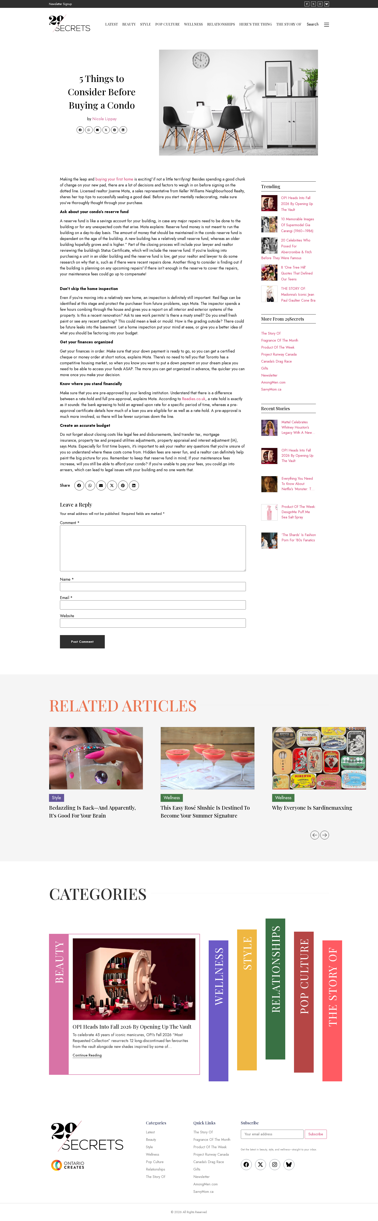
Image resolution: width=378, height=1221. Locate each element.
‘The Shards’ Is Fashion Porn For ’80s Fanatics (299, 537)
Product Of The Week (277, 347)
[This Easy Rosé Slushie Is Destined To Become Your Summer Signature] (208, 758)
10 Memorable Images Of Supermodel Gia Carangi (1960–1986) (297, 225)
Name (67, 579)
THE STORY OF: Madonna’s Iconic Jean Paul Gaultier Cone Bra (298, 294)
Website (67, 616)
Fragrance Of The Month (279, 340)
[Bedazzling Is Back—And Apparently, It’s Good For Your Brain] (96, 758)
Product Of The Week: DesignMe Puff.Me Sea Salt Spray (299, 512)
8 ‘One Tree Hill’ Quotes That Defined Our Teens (297, 273)
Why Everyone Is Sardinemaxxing (313, 807)
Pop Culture (167, 24)
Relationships (221, 24)
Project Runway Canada (279, 354)
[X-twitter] (260, 1164)
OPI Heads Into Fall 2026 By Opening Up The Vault (297, 203)
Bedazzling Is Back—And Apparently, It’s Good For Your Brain (92, 811)
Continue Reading (87, 1055)
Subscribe (315, 1134)
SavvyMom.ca (271, 389)
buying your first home (114, 179)
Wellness (193, 24)
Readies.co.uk (193, 399)
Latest (111, 24)
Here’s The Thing (255, 24)
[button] (80, 130)
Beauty (129, 24)
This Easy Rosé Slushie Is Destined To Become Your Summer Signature (205, 811)
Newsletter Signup (60, 4)
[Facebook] (246, 1164)
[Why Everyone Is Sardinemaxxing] (319, 758)
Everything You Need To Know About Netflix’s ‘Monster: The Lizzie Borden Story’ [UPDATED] (298, 484)
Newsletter (269, 375)
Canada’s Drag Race (276, 361)
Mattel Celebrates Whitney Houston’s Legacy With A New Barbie (297, 427)
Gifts (264, 368)
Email (66, 598)
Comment (70, 523)
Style (145, 24)
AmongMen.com (273, 382)
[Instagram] (274, 1164)
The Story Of (288, 24)
